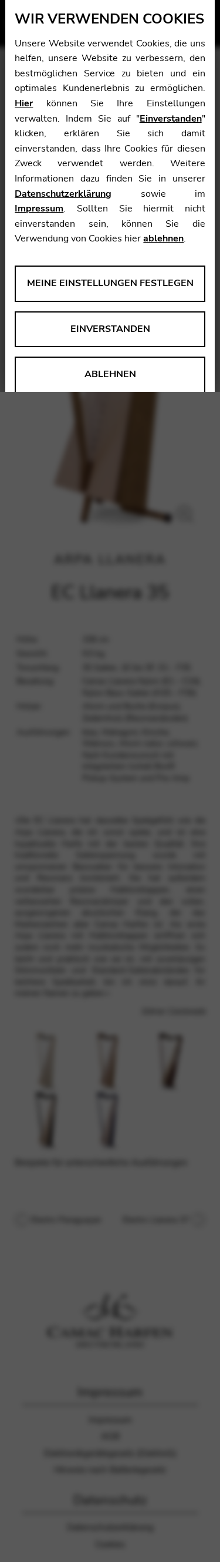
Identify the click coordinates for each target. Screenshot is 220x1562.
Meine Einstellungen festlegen (110, 283)
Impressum (39, 208)
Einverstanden (171, 118)
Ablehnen (110, 374)
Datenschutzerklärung (63, 193)
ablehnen (163, 238)
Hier (24, 103)
